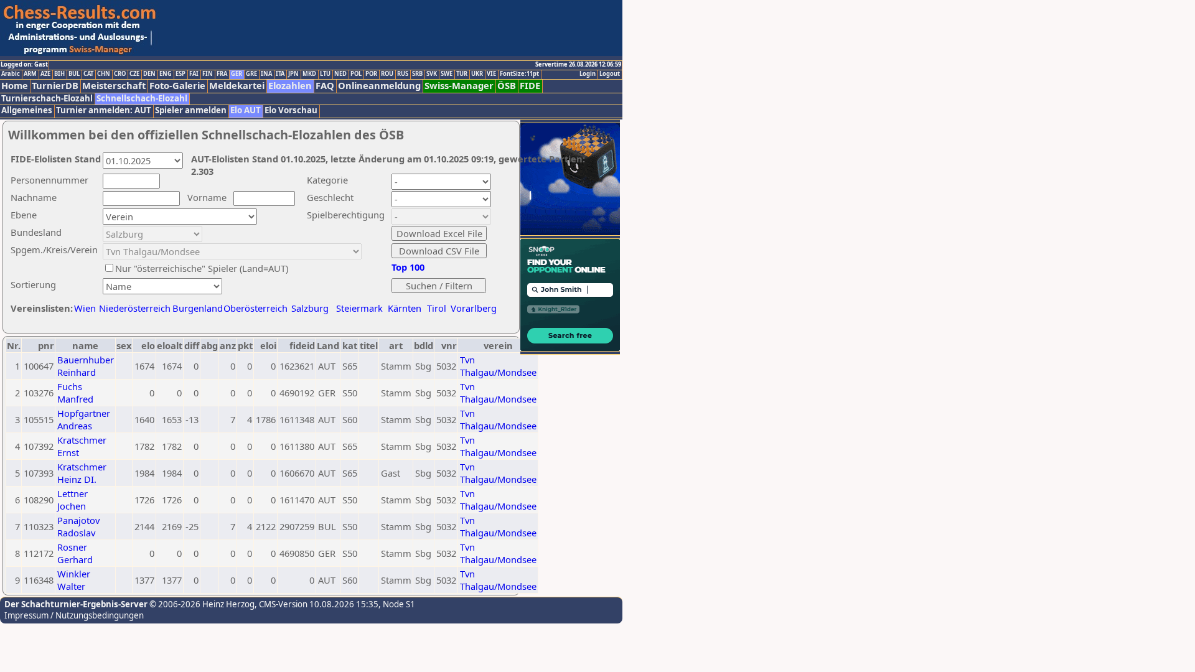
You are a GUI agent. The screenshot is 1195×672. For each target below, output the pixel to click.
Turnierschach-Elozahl (47, 98)
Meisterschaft (114, 85)
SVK (431, 74)
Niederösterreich (133, 308)
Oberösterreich (255, 308)
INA (266, 74)
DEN (149, 74)
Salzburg (310, 308)
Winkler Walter (73, 579)
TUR (461, 74)
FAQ (325, 85)
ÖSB (506, 85)
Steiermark (359, 308)
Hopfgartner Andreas (83, 419)
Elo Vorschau (291, 110)
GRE (251, 74)
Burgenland (197, 308)
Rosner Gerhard (75, 553)
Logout (609, 74)
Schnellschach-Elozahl (141, 98)
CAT (88, 74)
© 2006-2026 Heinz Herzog (201, 604)
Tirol (436, 308)
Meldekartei (237, 85)
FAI (194, 74)
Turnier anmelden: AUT (103, 110)
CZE (134, 74)
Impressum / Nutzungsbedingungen (74, 615)
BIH (59, 74)
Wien (85, 308)
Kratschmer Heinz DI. (81, 472)
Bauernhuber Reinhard (85, 365)
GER (236, 74)
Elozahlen (290, 85)
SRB (417, 74)
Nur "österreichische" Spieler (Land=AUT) (201, 268)
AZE (45, 74)
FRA (222, 74)
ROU (387, 74)
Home (14, 85)
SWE (446, 74)
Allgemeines (26, 110)
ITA (280, 74)
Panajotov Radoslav (78, 526)
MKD (309, 74)
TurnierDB (55, 85)
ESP (180, 74)
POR (371, 74)
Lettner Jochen (72, 499)
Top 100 (407, 267)
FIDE (530, 85)
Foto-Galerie (177, 85)
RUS (402, 74)
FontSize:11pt (519, 74)
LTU (325, 74)
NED (340, 74)
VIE (491, 74)
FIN (207, 74)
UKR (477, 74)
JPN (293, 74)
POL (356, 74)
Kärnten (404, 308)
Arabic (10, 74)
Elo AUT (245, 110)
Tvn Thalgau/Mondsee (498, 365)
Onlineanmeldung (379, 85)
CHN (103, 74)
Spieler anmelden (191, 110)
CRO (120, 74)
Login (587, 74)
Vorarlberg (474, 308)
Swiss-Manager (459, 85)
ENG (165, 74)
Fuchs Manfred (75, 392)
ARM (30, 74)
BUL (74, 74)
